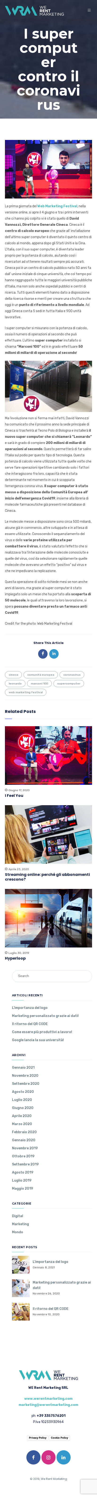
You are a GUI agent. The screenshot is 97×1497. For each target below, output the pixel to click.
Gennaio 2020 (23, 1140)
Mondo (17, 1232)
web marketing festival (26, 692)
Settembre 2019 (25, 1164)
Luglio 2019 (21, 1180)
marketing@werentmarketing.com (48, 1405)
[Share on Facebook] (43, 654)
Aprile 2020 (22, 1116)
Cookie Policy (59, 1437)
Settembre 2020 (25, 1084)
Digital (17, 1216)
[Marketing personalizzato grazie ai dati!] (21, 1288)
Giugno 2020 (22, 1108)
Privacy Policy (37, 1437)
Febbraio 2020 (24, 1132)
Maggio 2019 (22, 1189)
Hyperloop (15, 958)
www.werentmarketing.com (48, 1399)
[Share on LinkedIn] (54, 654)
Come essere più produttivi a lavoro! (42, 1032)
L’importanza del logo (30, 1008)
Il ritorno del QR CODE (30, 1024)
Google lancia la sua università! (38, 1040)
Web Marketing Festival (57, 206)
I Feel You (14, 795)
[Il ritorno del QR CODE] (21, 1312)
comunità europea (40, 674)
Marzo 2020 (22, 1124)
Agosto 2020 (23, 1092)
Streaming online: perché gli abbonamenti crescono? (47, 877)
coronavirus (72, 674)
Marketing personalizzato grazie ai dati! (45, 1016)
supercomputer (68, 683)
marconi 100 (39, 683)
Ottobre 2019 (23, 1156)
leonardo (15, 683)
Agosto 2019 (22, 1172)
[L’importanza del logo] (21, 1265)
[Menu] (90, 10)
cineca (13, 674)
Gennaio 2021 (23, 1068)
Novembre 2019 (25, 1148)
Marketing (20, 1224)
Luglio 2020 (22, 1100)
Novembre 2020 (25, 1076)
